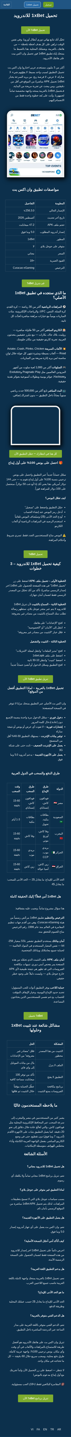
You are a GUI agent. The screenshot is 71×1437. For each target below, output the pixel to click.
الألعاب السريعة (53, 348)
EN (45, 1429)
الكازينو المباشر (53, 330)
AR (59, 1429)
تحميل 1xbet (32, 4)
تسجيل (48, 4)
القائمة (6, 4)
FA (38, 1429)
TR (52, 1429)
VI (32, 1429)
